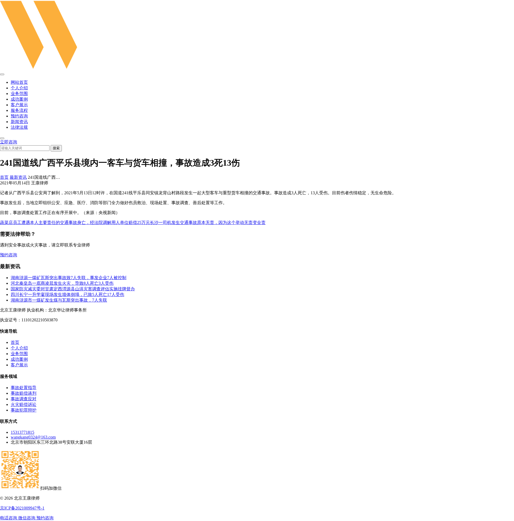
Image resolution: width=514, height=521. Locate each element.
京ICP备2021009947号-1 (22, 508)
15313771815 (22, 432)
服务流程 (19, 110)
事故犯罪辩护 (23, 410)
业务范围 (19, 93)
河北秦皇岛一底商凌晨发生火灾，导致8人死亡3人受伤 (62, 283)
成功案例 (19, 99)
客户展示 (19, 104)
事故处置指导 (23, 387)
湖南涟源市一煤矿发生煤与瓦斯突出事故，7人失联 (59, 300)
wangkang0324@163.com (33, 437)
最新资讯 (18, 177)
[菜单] (2, 74)
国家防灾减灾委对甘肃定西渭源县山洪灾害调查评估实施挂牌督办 (73, 289)
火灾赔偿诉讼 (23, 404)
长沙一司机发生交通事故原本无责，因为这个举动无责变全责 (208, 222)
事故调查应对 (23, 399)
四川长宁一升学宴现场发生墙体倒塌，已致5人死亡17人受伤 (67, 294)
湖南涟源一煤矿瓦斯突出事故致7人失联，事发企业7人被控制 (68, 277)
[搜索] (2, 138)
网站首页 (19, 82)
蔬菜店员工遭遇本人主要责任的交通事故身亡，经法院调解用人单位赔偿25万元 (75, 222)
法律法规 (19, 127)
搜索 (56, 148)
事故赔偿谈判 (23, 393)
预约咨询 (19, 116)
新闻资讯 (19, 121)
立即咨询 (8, 142)
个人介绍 (19, 88)
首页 (4, 177)
